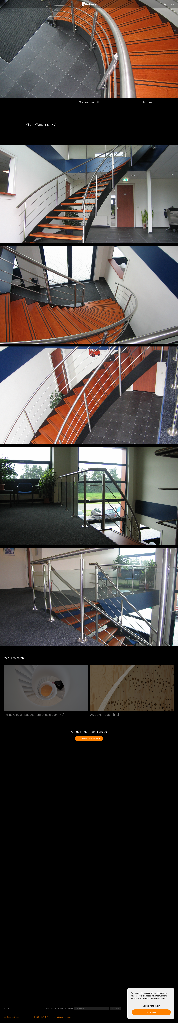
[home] (89, 4)
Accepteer (151, 1012)
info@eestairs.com (62, 1017)
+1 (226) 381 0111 (40, 1017)
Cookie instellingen (151, 1006)
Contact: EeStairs (11, 1017)
